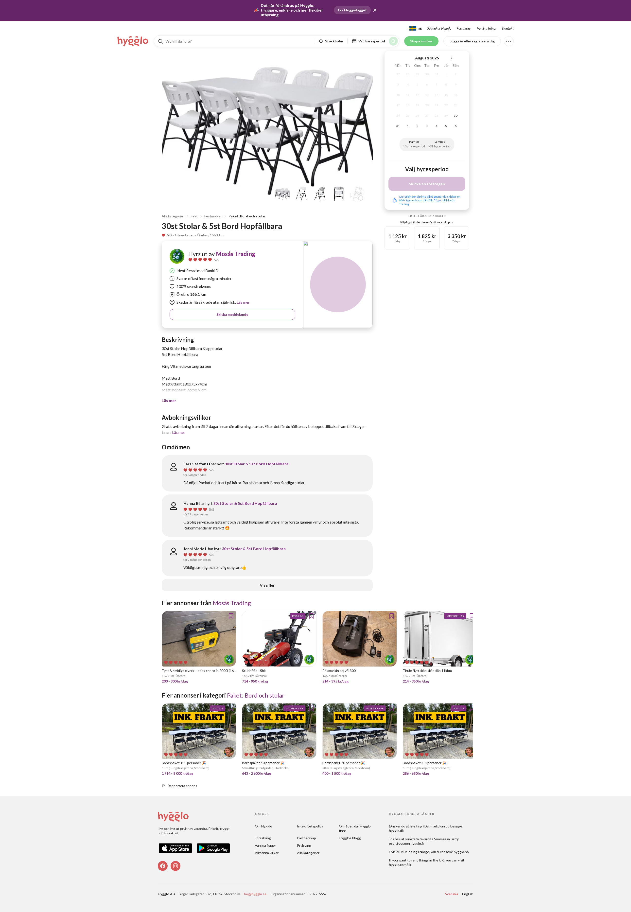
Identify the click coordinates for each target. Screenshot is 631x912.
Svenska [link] (451, 894)
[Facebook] (163, 866)
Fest (194, 216)
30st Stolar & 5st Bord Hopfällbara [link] (256, 463)
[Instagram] (175, 866)
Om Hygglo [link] (263, 826)
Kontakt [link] (508, 28)
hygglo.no (461, 852)
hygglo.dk (396, 830)
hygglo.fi (417, 843)
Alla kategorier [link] (308, 853)
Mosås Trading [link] (235, 253)
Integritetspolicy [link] (310, 826)
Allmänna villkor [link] (267, 853)
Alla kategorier (173, 216)
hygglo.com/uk (400, 864)
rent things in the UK (427, 860)
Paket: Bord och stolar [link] (255, 695)
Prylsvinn (304, 845)
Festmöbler (213, 216)
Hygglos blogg (350, 838)
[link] (133, 41)
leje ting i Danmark (424, 826)
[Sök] (393, 41)
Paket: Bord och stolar (247, 216)
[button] (375, 10)
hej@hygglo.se (255, 894)
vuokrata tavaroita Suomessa (427, 839)
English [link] (467, 894)
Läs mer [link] (243, 302)
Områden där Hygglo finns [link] (355, 828)
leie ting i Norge (417, 852)
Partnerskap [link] (306, 838)
